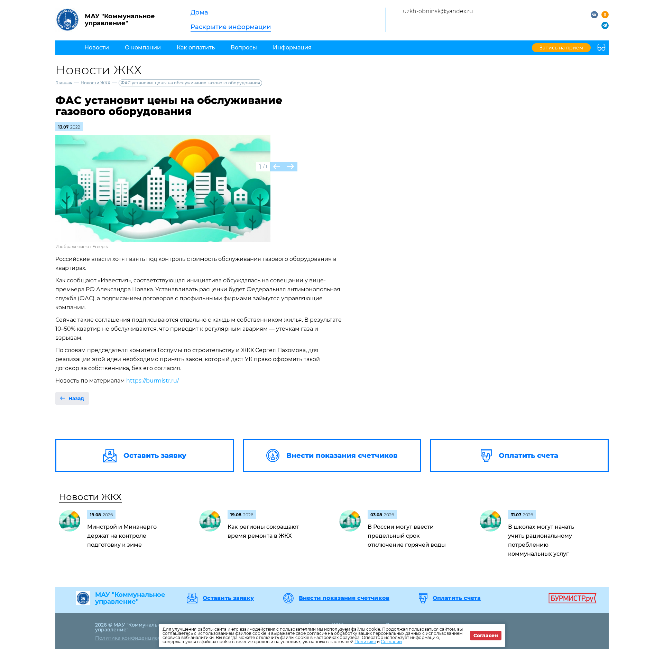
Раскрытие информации (231, 27)
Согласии (391, 641)
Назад (76, 398)
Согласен (485, 635)
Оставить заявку (228, 598)
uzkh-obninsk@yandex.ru (438, 11)
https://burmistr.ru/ (152, 380)
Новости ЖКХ (95, 82)
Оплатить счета (457, 598)
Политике (365, 641)
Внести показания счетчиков (344, 598)
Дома (199, 12)
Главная (63, 82)
